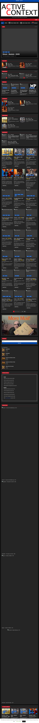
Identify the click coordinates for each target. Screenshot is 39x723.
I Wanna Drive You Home (10, 366)
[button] (2, 20)
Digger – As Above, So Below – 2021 (7, 627)
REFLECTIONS (5, 87)
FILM (11, 63)
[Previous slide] (35, 60)
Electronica (9, 117)
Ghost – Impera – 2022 (4, 126)
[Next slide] (36, 60)
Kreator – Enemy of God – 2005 (4, 75)
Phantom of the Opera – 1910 (4, 143)
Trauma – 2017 (4, 238)
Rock (31, 118)
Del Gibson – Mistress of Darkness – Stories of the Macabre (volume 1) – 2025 (22, 136)
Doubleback (8, 353)
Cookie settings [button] (18, 721)
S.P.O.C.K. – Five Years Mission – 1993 (4, 119)
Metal (9, 74)
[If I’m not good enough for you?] (15, 86)
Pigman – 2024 (22, 103)
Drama (26, 63)
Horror (13, 63)
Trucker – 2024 (4, 65)
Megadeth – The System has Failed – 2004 (8, 553)
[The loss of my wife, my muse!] (6, 86)
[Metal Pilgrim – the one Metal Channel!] (33, 86)
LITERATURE (12, 134)
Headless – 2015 (17, 217)
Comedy (19, 194)
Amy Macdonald (8, 397)
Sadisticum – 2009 (22, 75)
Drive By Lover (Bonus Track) (10, 357)
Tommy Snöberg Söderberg (29, 66)
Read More (5, 167)
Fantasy (22, 194)
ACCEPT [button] (24, 721)
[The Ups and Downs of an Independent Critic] (24, 86)
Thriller (31, 74)
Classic (9, 141)
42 (22, 311)
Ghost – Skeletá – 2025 (11, 54)
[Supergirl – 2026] (33, 711)
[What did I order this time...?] (19, 325)
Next (24, 311)
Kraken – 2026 (16, 298)
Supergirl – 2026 (4, 103)
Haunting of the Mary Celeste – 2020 (22, 65)
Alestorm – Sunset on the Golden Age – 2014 (9, 479)
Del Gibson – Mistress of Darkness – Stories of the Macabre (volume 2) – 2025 (4, 136)
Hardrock (28, 195)
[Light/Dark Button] (36, 19)
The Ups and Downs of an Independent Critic (23, 91)
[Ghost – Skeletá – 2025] (19, 43)
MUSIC (11, 74)
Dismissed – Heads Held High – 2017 (8, 702)
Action (9, 63)
